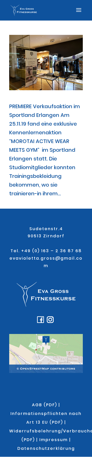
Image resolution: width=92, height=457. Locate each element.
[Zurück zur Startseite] (46, 305)
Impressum (53, 440)
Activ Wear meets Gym (34, 100)
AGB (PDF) (44, 405)
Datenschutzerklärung (46, 448)
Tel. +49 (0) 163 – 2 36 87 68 (46, 251)
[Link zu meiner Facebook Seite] (41, 321)
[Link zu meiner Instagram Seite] (51, 321)
